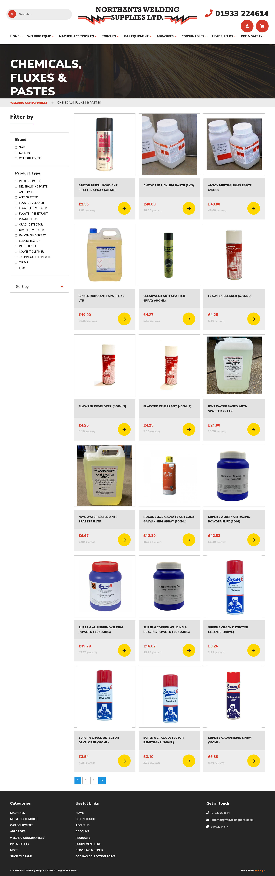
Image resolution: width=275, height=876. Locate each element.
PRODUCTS (83, 837)
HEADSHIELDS (222, 36)
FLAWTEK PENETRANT (33, 213)
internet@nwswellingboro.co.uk (232, 819)
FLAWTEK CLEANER (31, 202)
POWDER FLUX (28, 219)
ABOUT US (83, 825)
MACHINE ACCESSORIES (76, 36)
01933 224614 (220, 812)
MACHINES (17, 812)
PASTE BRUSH (28, 246)
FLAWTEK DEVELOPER (33, 208)
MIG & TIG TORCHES (24, 819)
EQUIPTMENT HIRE (88, 844)
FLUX (22, 268)
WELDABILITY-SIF (30, 158)
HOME (14, 36)
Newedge (260, 870)
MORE (14, 850)
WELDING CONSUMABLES (29, 103)
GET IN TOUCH (85, 819)
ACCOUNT (82, 831)
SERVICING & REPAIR (89, 850)
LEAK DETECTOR (29, 240)
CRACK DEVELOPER (31, 230)
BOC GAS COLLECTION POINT (95, 856)
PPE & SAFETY (251, 36)
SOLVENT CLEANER (31, 251)
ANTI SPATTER (28, 197)
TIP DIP (23, 262)
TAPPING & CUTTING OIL (34, 257)
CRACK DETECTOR (31, 224)
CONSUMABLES (193, 36)
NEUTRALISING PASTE (33, 186)
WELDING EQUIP (39, 36)
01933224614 (219, 826)
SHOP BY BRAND (21, 856)
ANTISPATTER (28, 192)
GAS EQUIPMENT (136, 36)
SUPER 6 (24, 152)
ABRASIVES (165, 36)
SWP (22, 147)
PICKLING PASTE (30, 181)
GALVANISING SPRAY (32, 235)
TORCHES (109, 36)
